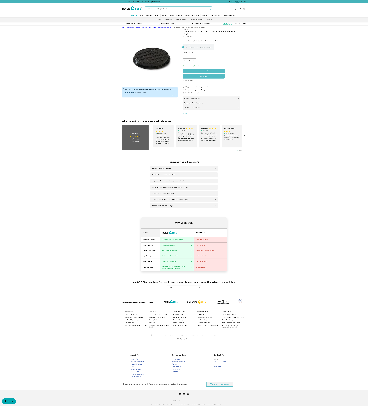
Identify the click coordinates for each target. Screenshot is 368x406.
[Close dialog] (227, 182)
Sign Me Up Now (206, 211)
